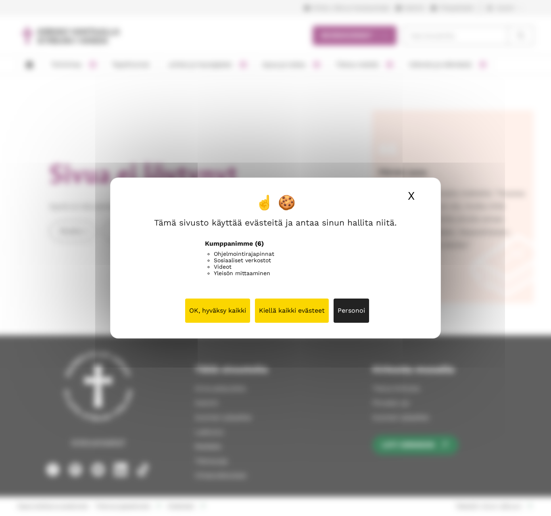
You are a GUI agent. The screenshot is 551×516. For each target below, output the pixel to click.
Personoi (351, 310)
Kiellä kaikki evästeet (292, 310)
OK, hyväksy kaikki (217, 310)
